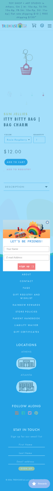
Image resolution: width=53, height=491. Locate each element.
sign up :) (26, 266)
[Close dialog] (47, 222)
